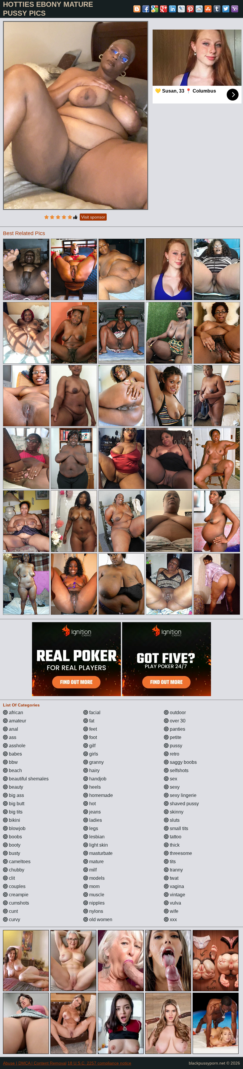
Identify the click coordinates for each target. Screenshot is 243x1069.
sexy (174, 787)
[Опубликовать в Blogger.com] (136, 8)
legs (93, 828)
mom (94, 886)
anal (13, 729)
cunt (13, 911)
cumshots (18, 902)
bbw (13, 762)
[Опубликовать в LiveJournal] (181, 8)
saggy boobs (183, 762)
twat (173, 878)
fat (91, 720)
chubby (16, 869)
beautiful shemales (28, 778)
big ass (16, 795)
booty (14, 845)
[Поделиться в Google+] (163, 8)
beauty (15, 787)
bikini (14, 820)
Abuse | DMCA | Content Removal (34, 1063)
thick (174, 845)
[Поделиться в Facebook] (145, 8)
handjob (97, 778)
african (15, 712)
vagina (176, 886)
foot (92, 737)
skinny (176, 811)
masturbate (100, 853)
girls (93, 753)
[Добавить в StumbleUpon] (208, 8)
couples (16, 886)
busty (14, 853)
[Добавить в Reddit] (199, 8)
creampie (18, 894)
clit (11, 878)
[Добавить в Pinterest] (190, 8)
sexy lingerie (182, 795)
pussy (175, 745)
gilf (91, 745)
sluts (174, 820)
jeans (94, 811)
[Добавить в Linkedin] (172, 8)
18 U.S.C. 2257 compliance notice (99, 1063)
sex (173, 778)
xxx (173, 919)
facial (94, 712)
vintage (177, 894)
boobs (15, 836)
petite (175, 737)
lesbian (96, 836)
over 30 (177, 720)
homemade (100, 795)
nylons (95, 911)
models (96, 878)
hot (92, 803)
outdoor (177, 712)
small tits (178, 828)
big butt (16, 803)
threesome (180, 853)
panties (177, 729)
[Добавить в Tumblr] (216, 8)
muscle (96, 894)
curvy (14, 919)
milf (92, 869)
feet (92, 729)
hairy (94, 770)
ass (12, 737)
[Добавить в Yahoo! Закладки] (234, 8)
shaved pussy (184, 803)
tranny (176, 869)
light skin (98, 845)
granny (96, 762)
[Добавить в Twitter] (225, 8)
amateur (17, 720)
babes (15, 753)
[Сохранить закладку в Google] (154, 8)
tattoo (175, 836)
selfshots (178, 770)
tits (172, 861)
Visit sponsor (93, 217)
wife (173, 911)
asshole (16, 745)
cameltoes (19, 861)
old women (100, 919)
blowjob (16, 828)
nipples (96, 902)
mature (96, 861)
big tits (15, 811)
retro (174, 753)
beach (15, 770)
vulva (175, 902)
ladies (95, 820)
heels (94, 787)
